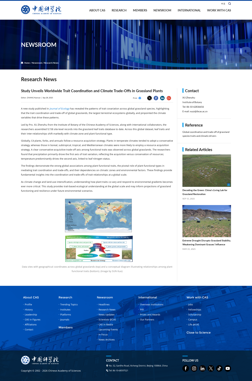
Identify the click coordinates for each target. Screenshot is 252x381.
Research (119, 10)
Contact (29, 329)
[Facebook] (185, 368)
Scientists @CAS (107, 319)
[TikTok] (219, 368)
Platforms (65, 314)
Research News (51, 62)
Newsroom (162, 10)
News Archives (107, 339)
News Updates (107, 314)
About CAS (97, 10)
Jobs (190, 304)
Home (27, 62)
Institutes (65, 309)
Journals (64, 319)
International (189, 10)
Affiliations (31, 324)
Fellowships (194, 309)
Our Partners (147, 319)
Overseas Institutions (151, 304)
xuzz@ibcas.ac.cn (199, 111)
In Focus (103, 334)
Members (140, 10)
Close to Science (199, 332)
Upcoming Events (108, 329)
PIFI (142, 309)
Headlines (104, 304)
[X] (211, 368)
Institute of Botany (192, 102)
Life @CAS (193, 324)
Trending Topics (69, 304)
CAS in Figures (32, 319)
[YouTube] (227, 368)
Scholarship (194, 314)
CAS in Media (106, 324)
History (29, 309)
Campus (192, 319)
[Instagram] (194, 368)
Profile (28, 304)
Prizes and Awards (150, 314)
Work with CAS (219, 10)
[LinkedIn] (202, 368)
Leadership (31, 314)
